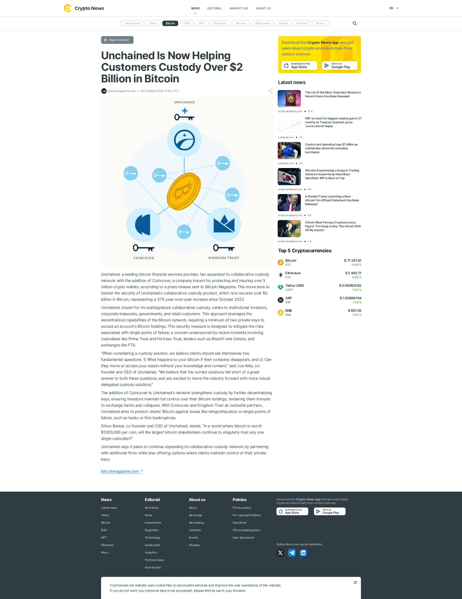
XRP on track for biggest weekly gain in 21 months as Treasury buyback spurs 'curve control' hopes (333, 122)
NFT (202, 23)
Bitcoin (105, 522)
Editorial (214, 8)
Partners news (154, 560)
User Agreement (243, 537)
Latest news (132, 23)
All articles (151, 507)
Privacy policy (242, 507)
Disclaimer (240, 522)
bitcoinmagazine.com (120, 471)
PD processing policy (246, 530)
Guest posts (152, 545)
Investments (153, 522)
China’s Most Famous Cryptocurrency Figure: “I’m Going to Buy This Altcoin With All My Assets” (333, 226)
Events (193, 537)
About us (263, 8)
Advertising (196, 522)
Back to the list (119, 40)
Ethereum (220, 23)
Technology (152, 537)
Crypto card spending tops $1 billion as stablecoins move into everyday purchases (331, 148)
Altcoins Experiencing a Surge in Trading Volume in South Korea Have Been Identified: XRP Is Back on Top (332, 174)
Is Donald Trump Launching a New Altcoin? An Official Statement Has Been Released (332, 200)
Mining (283, 23)
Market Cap (239, 8)
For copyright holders (247, 515)
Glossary (194, 545)
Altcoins (241, 23)
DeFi (187, 23)
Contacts (195, 530)
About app (195, 515)
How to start (153, 567)
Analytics (151, 552)
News (195, 8)
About (193, 507)
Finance (302, 23)
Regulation (152, 530)
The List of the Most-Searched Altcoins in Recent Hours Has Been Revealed (333, 94)
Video (153, 23)
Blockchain (262, 23)
